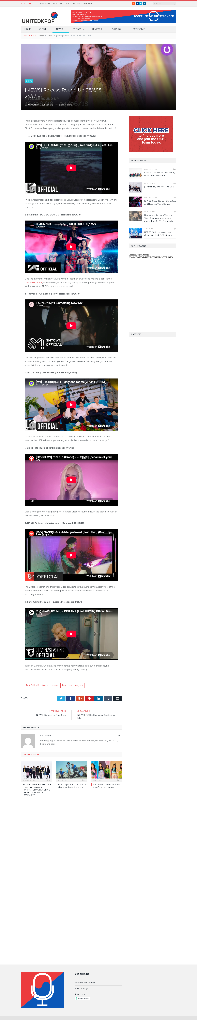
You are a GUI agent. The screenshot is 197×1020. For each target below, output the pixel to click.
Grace (45, 685)
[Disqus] (71, 840)
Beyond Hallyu (82, 988)
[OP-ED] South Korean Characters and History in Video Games (160, 202)
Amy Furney (33, 105)
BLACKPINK (32, 685)
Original (117, 29)
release (54, 685)
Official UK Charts (33, 282)
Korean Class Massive (85, 982)
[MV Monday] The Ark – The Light (159, 187)
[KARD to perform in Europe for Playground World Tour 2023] (71, 771)
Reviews (97, 29)
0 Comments (66, 105)
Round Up (67, 685)
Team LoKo (80, 994)
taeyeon (79, 685)
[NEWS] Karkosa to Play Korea (50, 715)
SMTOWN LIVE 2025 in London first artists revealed (66, 3)
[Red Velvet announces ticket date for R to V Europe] (106, 771)
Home (27, 29)
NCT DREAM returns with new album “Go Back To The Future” (158, 233)
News (59, 29)
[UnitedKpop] (39, 16)
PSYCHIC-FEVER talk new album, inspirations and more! (159, 174)
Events (77, 29)
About (42, 29)
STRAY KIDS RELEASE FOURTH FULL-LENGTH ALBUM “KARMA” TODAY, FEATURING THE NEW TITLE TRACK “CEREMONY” (37, 789)
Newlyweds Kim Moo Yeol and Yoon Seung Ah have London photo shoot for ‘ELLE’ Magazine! (159, 218)
